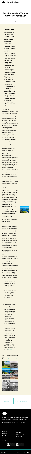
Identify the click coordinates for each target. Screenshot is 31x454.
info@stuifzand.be (20, 435)
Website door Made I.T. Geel (24, 452)
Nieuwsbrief (5, 438)
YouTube (4, 440)
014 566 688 (19, 436)
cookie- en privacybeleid (13, 452)
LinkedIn (4, 435)
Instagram (4, 433)
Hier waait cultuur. (12, 2)
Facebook (4, 431)
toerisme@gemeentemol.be (11, 359)
